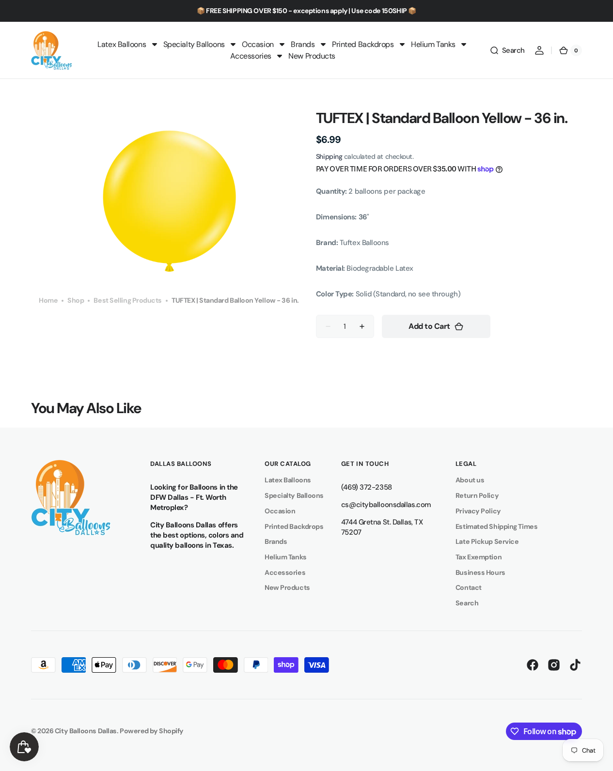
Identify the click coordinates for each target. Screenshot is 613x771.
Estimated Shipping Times (496, 526)
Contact (469, 587)
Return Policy (477, 495)
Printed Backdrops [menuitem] (362, 44)
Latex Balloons (288, 480)
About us (470, 480)
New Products (287, 587)
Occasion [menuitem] (257, 44)
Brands (276, 541)
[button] (507, 50)
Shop (75, 300)
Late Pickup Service (487, 541)
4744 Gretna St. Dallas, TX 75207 (382, 527)
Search (467, 603)
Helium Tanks (286, 557)
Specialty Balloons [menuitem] (194, 44)
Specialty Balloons (294, 495)
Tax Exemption (479, 557)
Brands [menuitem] (302, 44)
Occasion (280, 511)
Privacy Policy (478, 511)
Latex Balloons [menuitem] (121, 44)
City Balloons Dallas (86, 730)
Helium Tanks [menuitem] (433, 44)
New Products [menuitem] (311, 56)
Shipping (329, 156)
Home (48, 300)
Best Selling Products (128, 300)
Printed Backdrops (294, 526)
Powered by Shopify (152, 730)
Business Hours (480, 572)
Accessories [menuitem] (250, 56)
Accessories (285, 572)
